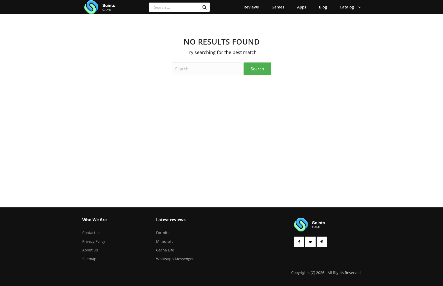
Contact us (91, 232)
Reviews (251, 6)
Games (277, 6)
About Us (90, 250)
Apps (301, 6)
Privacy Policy (93, 241)
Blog (323, 6)
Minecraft (164, 241)
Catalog (347, 6)
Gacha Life (165, 250)
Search (257, 69)
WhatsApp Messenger (175, 258)
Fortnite (162, 232)
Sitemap (89, 258)
